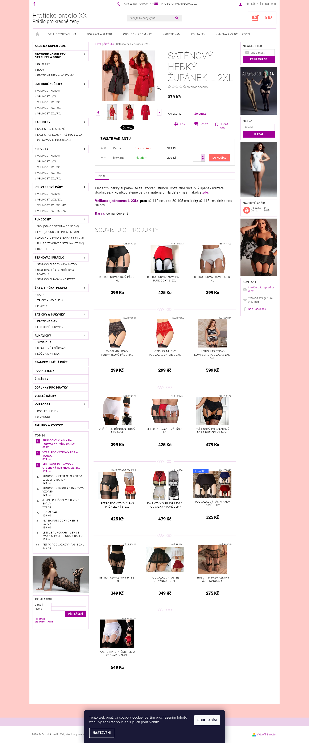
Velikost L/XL (47, 96)
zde (205, 192)
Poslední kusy (47, 411)
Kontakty (198, 34)
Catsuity (43, 64)
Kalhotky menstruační (54, 140)
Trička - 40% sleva (50, 300)
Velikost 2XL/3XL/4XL (52, 205)
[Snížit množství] (203, 160)
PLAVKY (42, 306)
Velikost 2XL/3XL (49, 102)
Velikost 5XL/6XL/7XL (52, 210)
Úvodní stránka (38, 34)
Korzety (41, 149)
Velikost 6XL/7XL (49, 113)
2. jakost (44, 416)
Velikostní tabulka (62, 34)
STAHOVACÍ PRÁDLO (49, 257)
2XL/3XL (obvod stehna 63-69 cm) (60, 237)
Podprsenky (44, 370)
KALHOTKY (43, 122)
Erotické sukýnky (50, 327)
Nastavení (102, 733)
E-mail (39, 604)
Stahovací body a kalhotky (57, 264)
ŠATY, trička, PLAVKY (51, 287)
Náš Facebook (257, 308)
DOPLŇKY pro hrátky (51, 387)
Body (41, 69)
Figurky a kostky (49, 425)
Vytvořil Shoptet (266, 734)
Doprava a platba (100, 34)
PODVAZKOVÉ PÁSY (49, 187)
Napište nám (171, 34)
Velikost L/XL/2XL (49, 199)
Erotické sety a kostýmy (55, 75)
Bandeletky (45, 249)
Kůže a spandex (48, 353)
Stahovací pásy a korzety (56, 279)
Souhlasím (207, 720)
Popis (102, 175)
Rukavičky (43, 335)
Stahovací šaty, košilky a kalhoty (55, 271)
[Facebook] (35, 4)
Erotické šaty (47, 321)
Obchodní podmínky (137, 34)
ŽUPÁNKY (42, 379)
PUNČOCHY (43, 219)
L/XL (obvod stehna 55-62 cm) (58, 232)
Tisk (182, 124)
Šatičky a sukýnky (50, 314)
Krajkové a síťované (52, 348)
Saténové (44, 342)
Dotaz (204, 124)
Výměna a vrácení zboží (233, 34)
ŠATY (40, 294)
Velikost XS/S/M (49, 90)
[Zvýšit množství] (203, 156)
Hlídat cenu (224, 126)
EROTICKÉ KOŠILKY (48, 84)
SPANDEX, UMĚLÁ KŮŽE (51, 362)
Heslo (38, 608)
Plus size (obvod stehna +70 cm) (60, 243)
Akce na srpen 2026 (50, 46)
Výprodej (42, 404)
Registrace (269, 4)
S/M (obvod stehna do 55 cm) (58, 226)
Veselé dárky (45, 396)
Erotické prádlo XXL (62, 18)
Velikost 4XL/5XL (49, 107)
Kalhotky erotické (51, 128)
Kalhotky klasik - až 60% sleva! (60, 134)
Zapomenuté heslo (44, 622)
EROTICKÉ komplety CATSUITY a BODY (50, 56)
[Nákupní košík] (246, 210)
